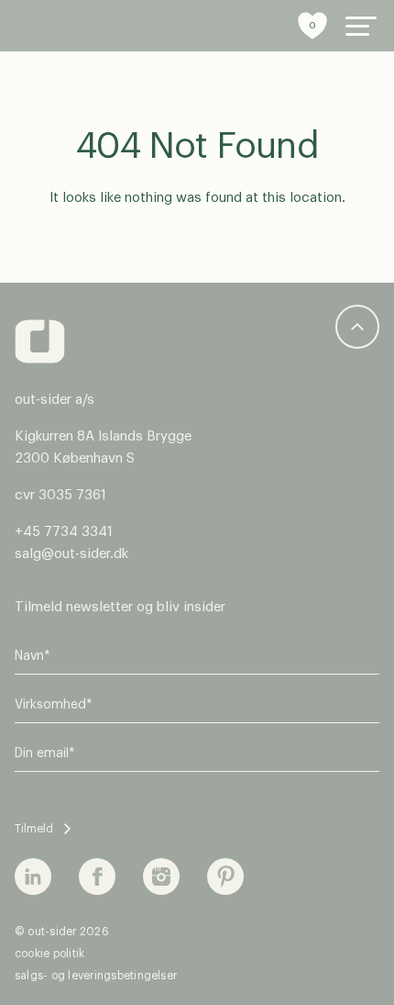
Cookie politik (49, 953)
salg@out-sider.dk (71, 554)
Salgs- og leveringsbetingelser (96, 975)
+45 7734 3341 (64, 532)
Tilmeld (34, 828)
